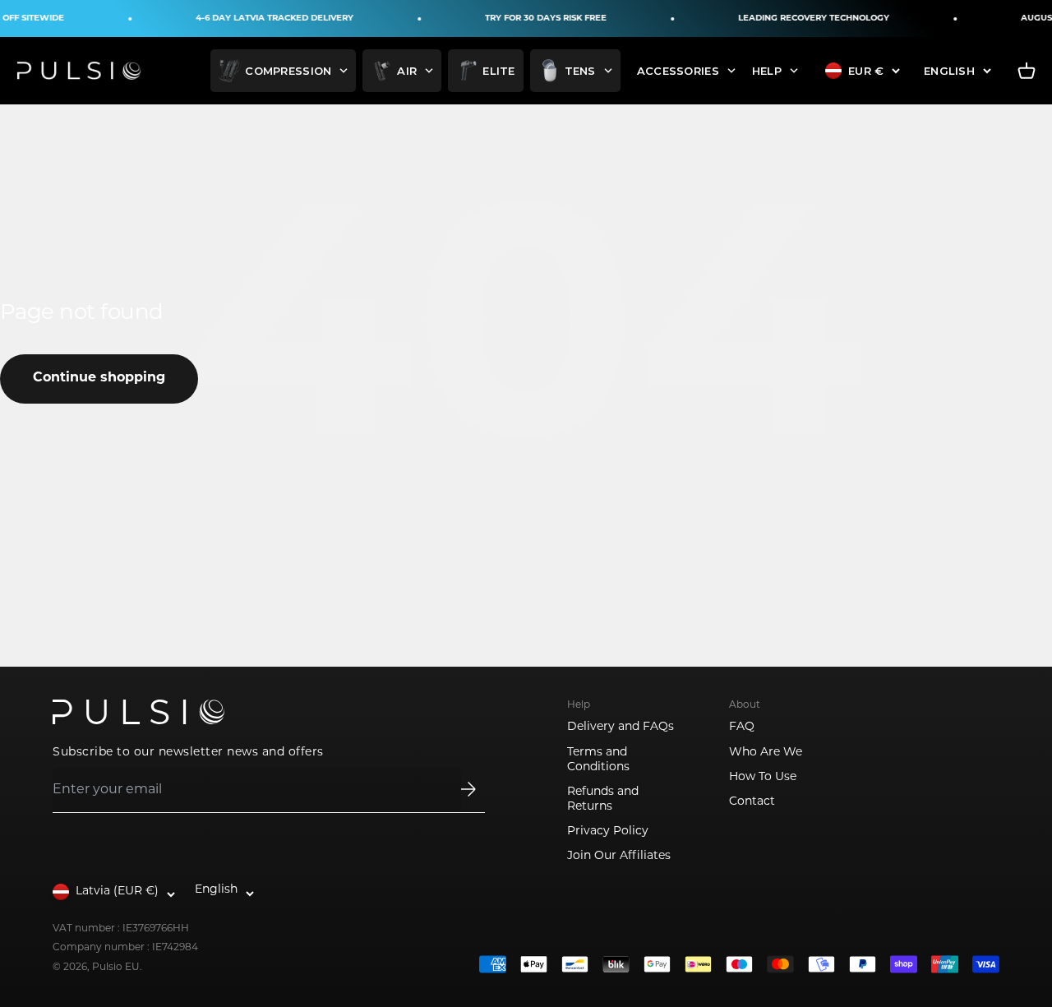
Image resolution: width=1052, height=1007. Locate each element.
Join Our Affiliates (619, 856)
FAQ (741, 727)
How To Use (762, 777)
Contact (752, 802)
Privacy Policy (607, 831)
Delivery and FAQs (620, 727)
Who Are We (765, 752)
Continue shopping (99, 378)
